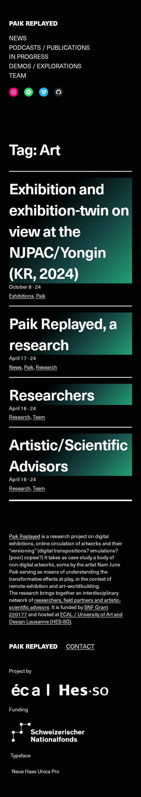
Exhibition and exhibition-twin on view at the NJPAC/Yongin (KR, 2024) (69, 230)
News (15, 367)
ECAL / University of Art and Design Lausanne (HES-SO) (66, 617)
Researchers (51, 394)
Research (46, 367)
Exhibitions (21, 296)
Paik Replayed (33, 23)
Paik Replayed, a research (63, 333)
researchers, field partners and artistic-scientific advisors (65, 603)
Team (39, 417)
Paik (40, 296)
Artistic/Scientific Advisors (68, 455)
